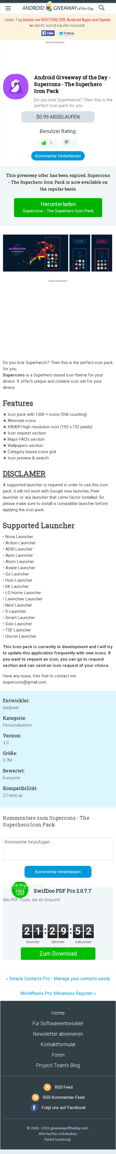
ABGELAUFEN (58, 117)
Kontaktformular (58, 1044)
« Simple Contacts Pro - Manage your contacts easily (58, 978)
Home (58, 1013)
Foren (58, 1055)
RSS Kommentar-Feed (63, 1097)
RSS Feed (64, 1087)
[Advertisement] (58, 58)
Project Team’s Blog (58, 1065)
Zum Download (58, 953)
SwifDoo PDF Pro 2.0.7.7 (63, 890)
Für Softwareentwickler (58, 1023)
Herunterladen (58, 207)
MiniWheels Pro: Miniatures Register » (58, 993)
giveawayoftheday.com (69, 1128)
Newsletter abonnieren (58, 1034)
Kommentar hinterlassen (58, 156)
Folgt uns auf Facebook (64, 1107)
